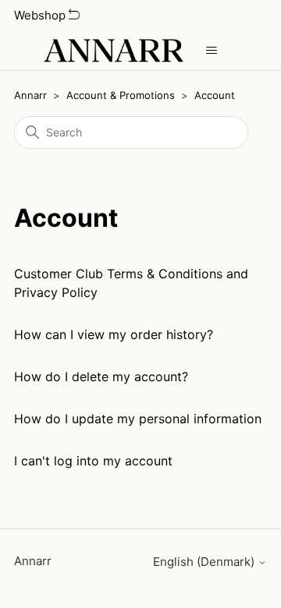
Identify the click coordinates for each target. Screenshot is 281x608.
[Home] (113, 50)
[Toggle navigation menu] (211, 50)
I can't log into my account (93, 460)
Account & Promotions (120, 95)
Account (214, 95)
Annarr (30, 95)
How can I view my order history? (113, 334)
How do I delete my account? (101, 376)
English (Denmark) (205, 561)
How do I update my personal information (137, 418)
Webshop (41, 15)
